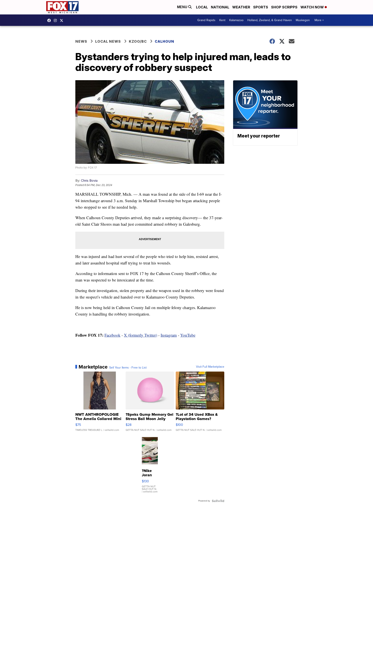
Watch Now (312, 7)
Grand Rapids (206, 20)
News (81, 41)
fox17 (62, 20)
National (220, 7)
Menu (182, 7)
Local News (108, 41)
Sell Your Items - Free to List (128, 367)
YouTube (187, 335)
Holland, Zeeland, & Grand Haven (269, 20)
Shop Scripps (284, 7)
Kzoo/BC (138, 41)
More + (319, 20)
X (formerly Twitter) (140, 335)
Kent (222, 20)
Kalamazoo (236, 20)
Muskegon (303, 20)
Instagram (169, 335)
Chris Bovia (89, 180)
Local (202, 7)
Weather (241, 7)
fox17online (50, 20)
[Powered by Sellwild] (218, 500)
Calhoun (164, 41)
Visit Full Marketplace (210, 366)
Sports (260, 7)
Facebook (112, 335)
